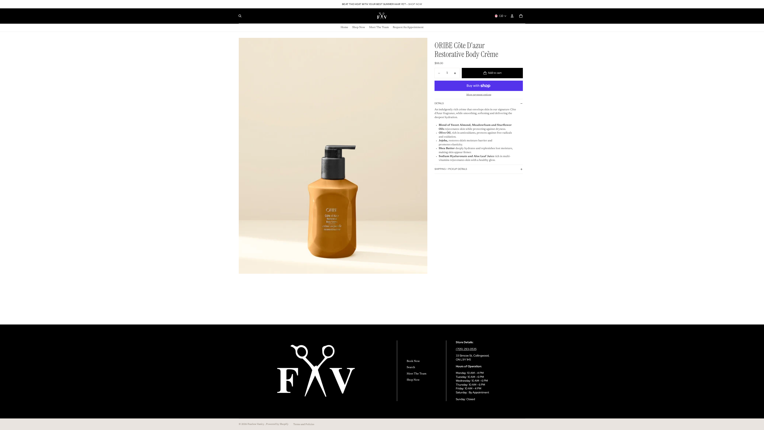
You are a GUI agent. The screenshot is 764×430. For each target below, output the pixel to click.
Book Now (413, 361)
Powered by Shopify (277, 424)
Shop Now (413, 380)
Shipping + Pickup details (451, 169)
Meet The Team (416, 373)
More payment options (478, 95)
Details (439, 103)
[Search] (240, 16)
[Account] (512, 16)
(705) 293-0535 (466, 349)
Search (411, 367)
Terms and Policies (303, 424)
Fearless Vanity (256, 424)
